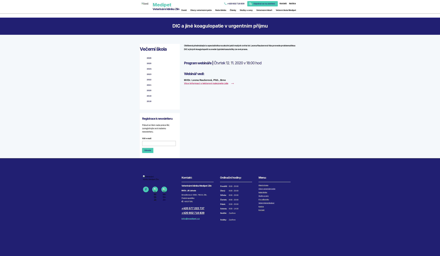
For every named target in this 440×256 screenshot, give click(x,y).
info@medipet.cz (191, 218)
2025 (149, 63)
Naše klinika (220, 10)
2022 (149, 80)
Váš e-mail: (147, 138)
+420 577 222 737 (193, 208)
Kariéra (292, 3)
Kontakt (283, 3)
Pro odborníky (263, 199)
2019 (149, 96)
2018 (149, 101)
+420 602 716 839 (235, 4)
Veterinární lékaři (264, 10)
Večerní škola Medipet (286, 10)
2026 (149, 58)
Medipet (162, 5)
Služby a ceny (246, 10)
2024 (149, 69)
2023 (149, 74)
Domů (184, 10)
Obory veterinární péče (201, 10)
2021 (149, 85)
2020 (149, 90)
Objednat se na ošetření (264, 4)
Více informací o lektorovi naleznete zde (206, 83)
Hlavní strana (263, 185)
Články (233, 10)
